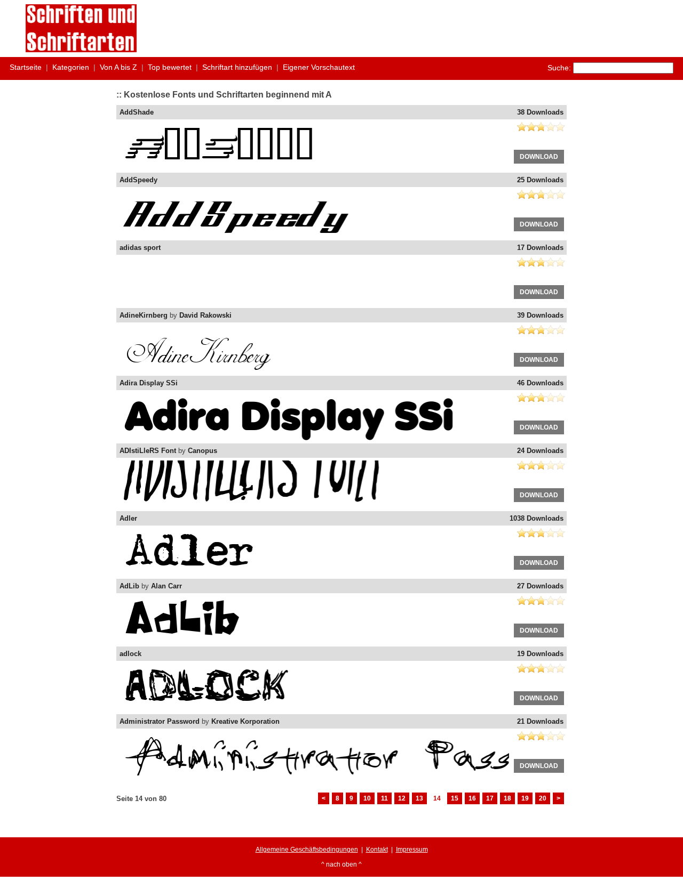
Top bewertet (170, 67)
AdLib (129, 586)
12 (402, 798)
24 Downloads (540, 451)
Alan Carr (166, 586)
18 (507, 798)
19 (525, 798)
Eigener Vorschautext (319, 67)
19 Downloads (540, 654)
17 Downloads (540, 248)
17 (490, 798)
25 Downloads (540, 180)
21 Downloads (540, 721)
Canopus (202, 451)
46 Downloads (540, 383)
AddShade (137, 112)
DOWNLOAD (539, 156)
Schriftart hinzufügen (237, 67)
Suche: (559, 67)
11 (384, 798)
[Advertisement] (463, 28)
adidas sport (140, 248)
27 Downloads (540, 586)
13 (419, 798)
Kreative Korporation (245, 721)
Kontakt (377, 849)
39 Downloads (540, 315)
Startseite (26, 67)
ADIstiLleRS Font (148, 451)
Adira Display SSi (149, 383)
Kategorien (70, 67)
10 (367, 798)
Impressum (412, 849)
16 (472, 798)
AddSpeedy (138, 180)
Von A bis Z (118, 67)
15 (454, 798)
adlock (130, 654)
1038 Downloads (536, 518)
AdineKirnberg (144, 315)
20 (542, 798)
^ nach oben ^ (341, 864)
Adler (128, 518)
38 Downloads (540, 112)
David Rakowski (205, 315)
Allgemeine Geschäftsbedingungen (307, 849)
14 (437, 798)
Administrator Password (160, 721)
